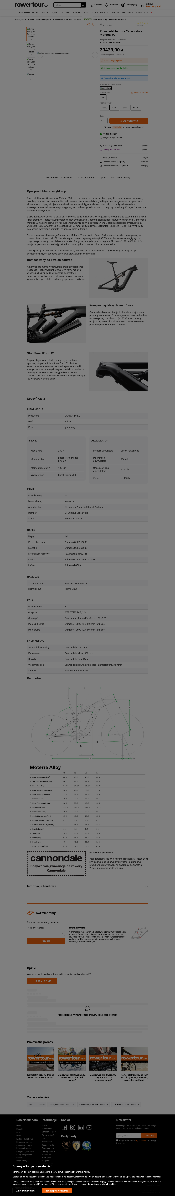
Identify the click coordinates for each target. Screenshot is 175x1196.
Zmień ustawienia (25, 1190)
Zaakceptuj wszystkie (57, 1190)
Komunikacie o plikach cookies (102, 1184)
